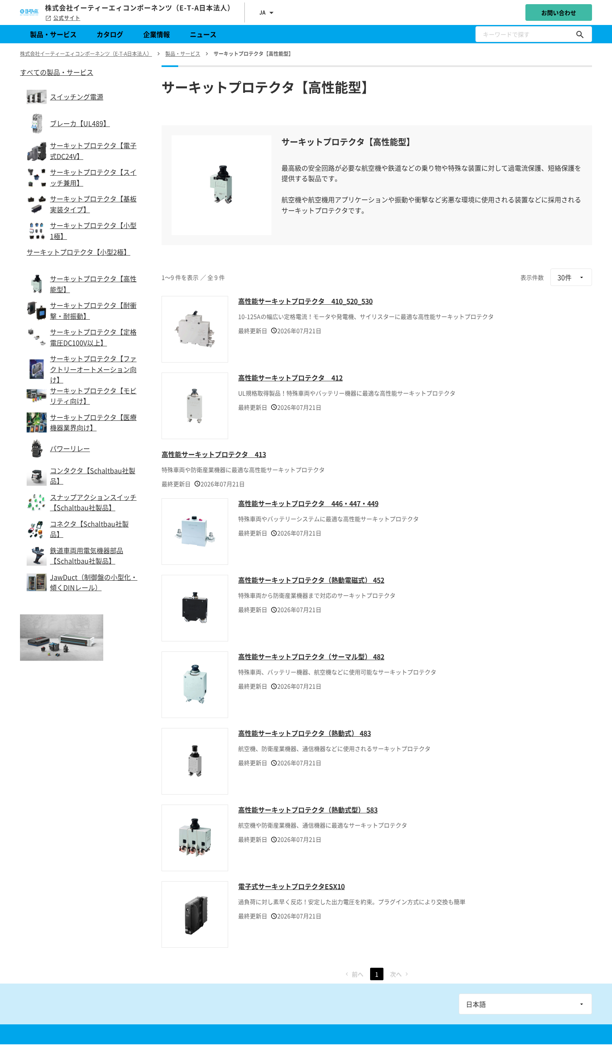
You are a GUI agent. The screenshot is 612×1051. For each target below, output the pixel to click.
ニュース (203, 34)
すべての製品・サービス (56, 72)
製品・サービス (53, 34)
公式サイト (66, 18)
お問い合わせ (558, 12)
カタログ (110, 34)
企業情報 (156, 34)
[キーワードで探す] (580, 34)
